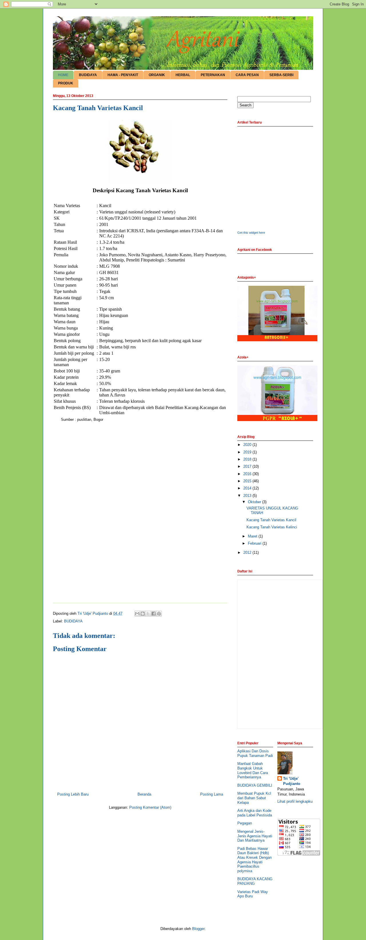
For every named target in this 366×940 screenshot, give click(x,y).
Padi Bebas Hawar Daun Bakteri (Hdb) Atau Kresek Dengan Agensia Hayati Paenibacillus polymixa (254, 859)
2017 (247, 466)
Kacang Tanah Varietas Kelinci (271, 527)
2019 (247, 452)
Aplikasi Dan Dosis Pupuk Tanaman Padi (255, 753)
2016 (247, 474)
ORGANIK (157, 75)
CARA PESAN (247, 75)
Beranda (144, 794)
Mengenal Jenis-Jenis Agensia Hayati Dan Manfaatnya (254, 835)
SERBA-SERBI (281, 75)
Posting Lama (211, 794)
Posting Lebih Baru (73, 794)
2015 (247, 481)
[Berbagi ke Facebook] (153, 613)
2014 (247, 488)
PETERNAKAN (213, 75)
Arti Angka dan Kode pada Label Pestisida (254, 812)
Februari (255, 543)
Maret (253, 536)
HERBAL (183, 75)
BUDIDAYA (88, 75)
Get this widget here (251, 232)
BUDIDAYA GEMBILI (254, 785)
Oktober (255, 502)
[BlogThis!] (143, 613)
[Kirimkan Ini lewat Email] (137, 613)
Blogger (198, 929)
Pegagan (244, 823)
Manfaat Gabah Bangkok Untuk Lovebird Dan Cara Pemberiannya (252, 770)
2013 (247, 495)
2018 (247, 459)
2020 (247, 445)
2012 (247, 552)
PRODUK (65, 83)
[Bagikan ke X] (148, 613)
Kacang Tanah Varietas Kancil (271, 520)
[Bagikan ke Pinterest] (159, 613)
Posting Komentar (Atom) (150, 807)
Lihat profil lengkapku (295, 801)
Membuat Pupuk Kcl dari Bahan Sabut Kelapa (254, 797)
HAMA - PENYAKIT (123, 75)
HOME (63, 75)
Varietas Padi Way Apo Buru (252, 894)
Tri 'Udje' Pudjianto (291, 781)
